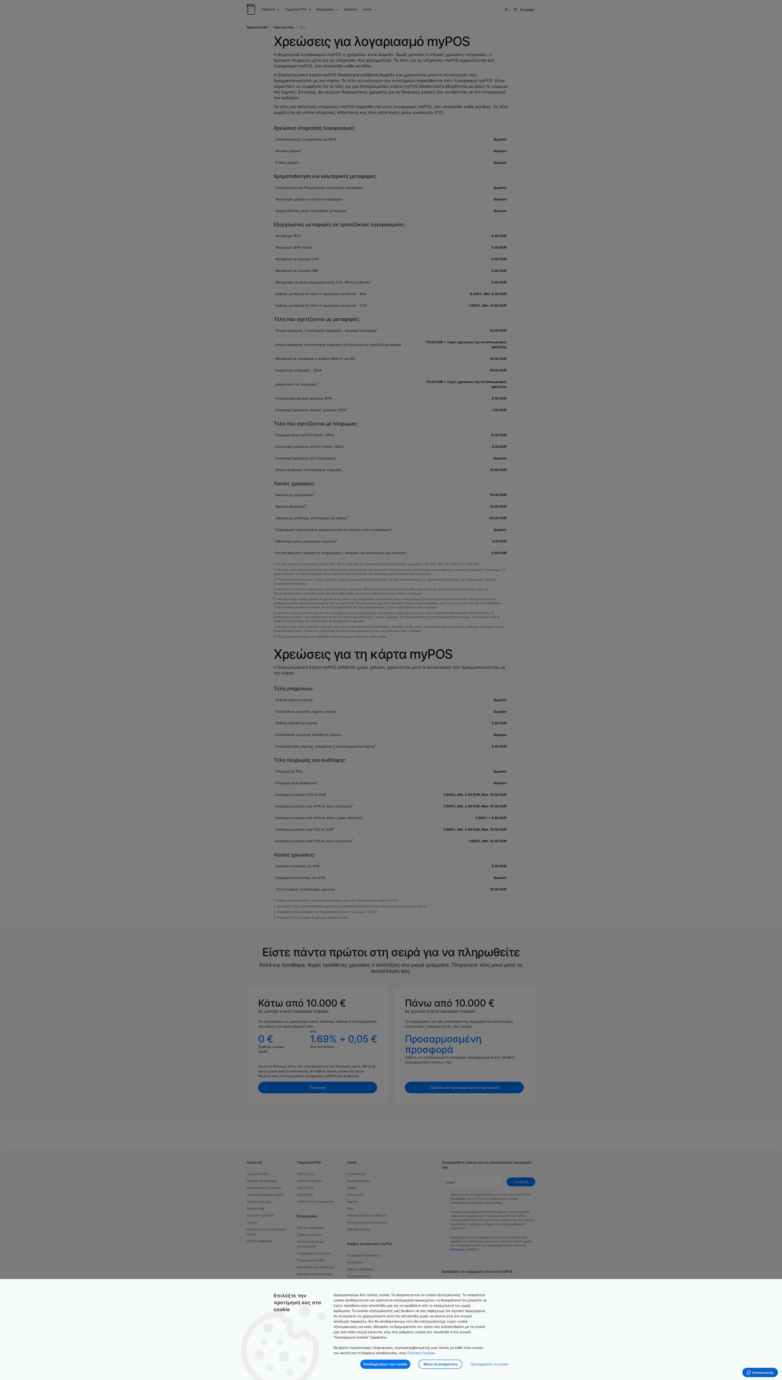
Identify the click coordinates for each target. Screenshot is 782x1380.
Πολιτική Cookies (420, 1353)
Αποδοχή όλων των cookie (385, 1364)
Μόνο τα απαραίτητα (440, 1364)
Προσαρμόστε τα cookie (489, 1364)
